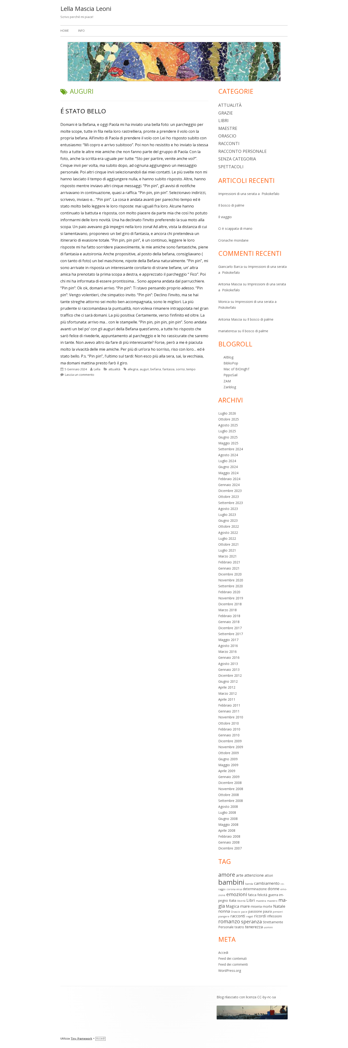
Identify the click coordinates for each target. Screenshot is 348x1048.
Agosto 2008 (228, 806)
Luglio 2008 (227, 812)
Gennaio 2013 (229, 669)
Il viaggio (225, 217)
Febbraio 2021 (229, 562)
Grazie (225, 113)
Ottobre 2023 (228, 496)
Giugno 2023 (228, 520)
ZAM (227, 381)
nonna (224, 911)
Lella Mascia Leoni (85, 8)
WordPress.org (229, 970)
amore (226, 874)
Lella (97, 369)
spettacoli (230, 166)
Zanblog (229, 387)
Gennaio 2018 (229, 621)
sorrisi (180, 369)
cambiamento (267, 883)
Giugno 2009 (228, 759)
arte (239, 875)
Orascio (227, 136)
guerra (273, 895)
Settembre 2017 (230, 634)
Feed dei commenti (233, 964)
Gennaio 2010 (229, 735)
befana (155, 369)
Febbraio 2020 (229, 592)
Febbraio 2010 (229, 729)
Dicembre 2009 (230, 741)
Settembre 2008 (230, 800)
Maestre (227, 128)
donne (273, 888)
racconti (228, 143)
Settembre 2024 (230, 449)
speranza (251, 921)
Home (64, 31)
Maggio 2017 (228, 639)
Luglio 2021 (227, 550)
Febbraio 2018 (229, 616)
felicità (262, 895)
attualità (114, 369)
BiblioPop (230, 363)
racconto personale (242, 151)
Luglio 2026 (227, 413)
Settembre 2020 (230, 586)
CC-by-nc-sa (266, 997)
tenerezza (254, 926)
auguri (144, 369)
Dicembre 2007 (230, 848)
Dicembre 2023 (230, 490)
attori (269, 875)
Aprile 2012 (226, 687)
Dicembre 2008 (230, 782)
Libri (223, 120)
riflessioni (274, 916)
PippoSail (230, 375)
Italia (232, 900)
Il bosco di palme (231, 205)
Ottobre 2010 (228, 723)
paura (267, 911)
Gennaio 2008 (229, 842)
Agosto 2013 (228, 663)
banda (249, 883)
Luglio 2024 (227, 461)
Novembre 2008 (230, 789)
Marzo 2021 (227, 556)
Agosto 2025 (228, 425)
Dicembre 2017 (230, 628)
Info (81, 31)
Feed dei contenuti (232, 958)
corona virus (234, 889)
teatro (239, 927)
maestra (261, 900)
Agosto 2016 (228, 645)
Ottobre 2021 (228, 544)
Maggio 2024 (228, 473)
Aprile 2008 (226, 830)
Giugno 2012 (228, 681)
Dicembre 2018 (230, 604)
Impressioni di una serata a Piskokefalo (248, 193)
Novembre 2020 (230, 580)
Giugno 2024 (228, 466)
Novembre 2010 (230, 717)
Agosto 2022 (228, 532)
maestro (272, 900)
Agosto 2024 (228, 455)
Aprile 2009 (226, 771)
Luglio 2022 (227, 538)
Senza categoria (237, 159)
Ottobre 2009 (228, 753)
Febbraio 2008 (229, 836)
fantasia (168, 369)
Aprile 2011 (226, 699)
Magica (232, 906)
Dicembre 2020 (230, 574)
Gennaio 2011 (229, 711)
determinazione (255, 889)
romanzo (229, 921)
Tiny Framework (81, 1038)
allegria (133, 369)
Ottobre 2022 (228, 526)
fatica (252, 895)
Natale (279, 906)
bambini (231, 882)
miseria (256, 906)
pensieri (278, 911)
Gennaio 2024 (229, 484)
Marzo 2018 (227, 610)
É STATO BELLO (83, 111)
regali (249, 916)
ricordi (260, 916)
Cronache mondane (233, 240)
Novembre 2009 (230, 747)
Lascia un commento (79, 374)
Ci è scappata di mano (235, 228)
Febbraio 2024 (229, 479)
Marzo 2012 (227, 693)
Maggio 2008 (228, 824)
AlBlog (228, 357)
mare (245, 906)
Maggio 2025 (228, 443)
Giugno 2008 (228, 818)
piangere (223, 916)
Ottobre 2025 (228, 419)
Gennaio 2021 (229, 568)
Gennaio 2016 (229, 657)
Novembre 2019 (230, 598)
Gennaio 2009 (229, 776)
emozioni (236, 894)
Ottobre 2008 (228, 794)
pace (244, 911)
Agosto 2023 (228, 508)
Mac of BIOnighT (236, 369)
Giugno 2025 (228, 437)
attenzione (254, 875)
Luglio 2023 (227, 514)
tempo (191, 369)
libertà (241, 900)
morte (267, 906)
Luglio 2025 (227, 431)
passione (255, 911)
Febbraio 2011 (229, 705)
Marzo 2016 (227, 651)
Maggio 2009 (228, 765)
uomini (268, 927)
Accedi (223, 952)
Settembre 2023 (230, 502)
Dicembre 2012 (230, 675)
